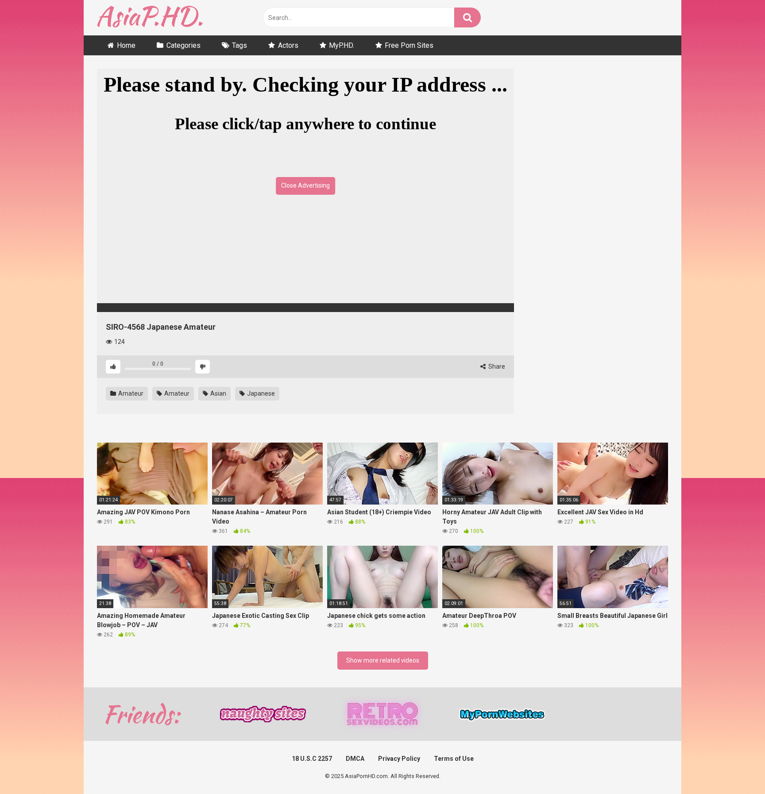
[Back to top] (735, 767)
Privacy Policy (399, 758)
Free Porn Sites (409, 45)
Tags (239, 45)
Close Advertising (305, 185)
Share (496, 366)
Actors (288, 45)
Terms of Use (454, 758)
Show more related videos (382, 660)
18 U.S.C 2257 (312, 758)
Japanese (260, 393)
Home (126, 45)
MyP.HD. (341, 45)
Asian (217, 393)
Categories (183, 45)
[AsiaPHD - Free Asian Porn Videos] (150, 18)
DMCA (355, 758)
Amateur (130, 393)
